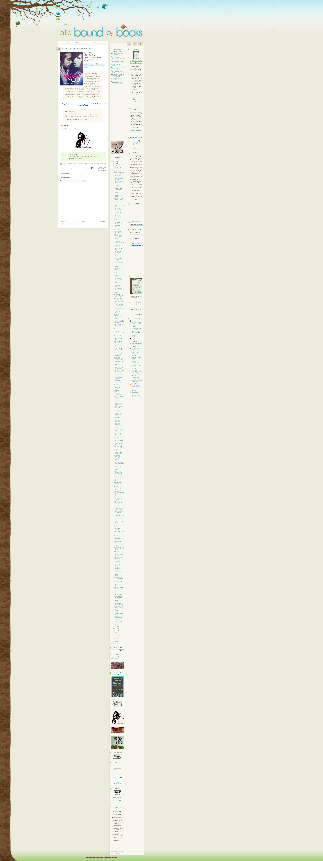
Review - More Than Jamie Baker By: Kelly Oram (119, 200)
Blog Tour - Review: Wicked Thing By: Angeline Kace (119, 429)
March (116, 632)
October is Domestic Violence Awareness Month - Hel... (119, 241)
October (116, 170)
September (117, 621)
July (115, 624)
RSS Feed (79, 158)
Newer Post (64, 221)
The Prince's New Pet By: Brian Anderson (118, 68)
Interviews (78, 43)
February (116, 634)
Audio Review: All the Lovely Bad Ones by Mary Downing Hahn (137, 373)
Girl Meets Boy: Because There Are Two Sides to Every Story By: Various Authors (118, 83)
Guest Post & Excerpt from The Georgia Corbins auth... (119, 537)
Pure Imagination (135, 377)
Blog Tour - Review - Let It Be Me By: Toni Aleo (119, 498)
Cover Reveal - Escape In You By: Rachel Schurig (77, 48)
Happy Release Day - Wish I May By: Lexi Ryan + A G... (118, 512)
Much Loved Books (116, 656)
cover (73, 163)
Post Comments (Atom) (71, 224)
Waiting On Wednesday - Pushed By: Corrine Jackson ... (119, 602)
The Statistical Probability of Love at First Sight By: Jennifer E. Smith (118, 75)
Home (61, 43)
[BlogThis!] (101, 170)
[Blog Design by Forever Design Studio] (115, 857)
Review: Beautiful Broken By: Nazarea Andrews (119, 558)
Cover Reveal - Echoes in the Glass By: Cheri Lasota (118, 216)
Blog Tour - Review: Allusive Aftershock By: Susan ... (118, 398)
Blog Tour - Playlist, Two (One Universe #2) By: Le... (118, 478)
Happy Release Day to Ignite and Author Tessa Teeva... (118, 183)
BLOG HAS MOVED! (136, 344)
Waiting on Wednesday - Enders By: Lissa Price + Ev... (118, 316)
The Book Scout (135, 385)
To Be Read (134, 340)
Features (87, 43)
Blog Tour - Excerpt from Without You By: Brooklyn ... (119, 321)
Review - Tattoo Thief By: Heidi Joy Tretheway (119, 484)
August (116, 623)
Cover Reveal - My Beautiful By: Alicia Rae (119, 488)
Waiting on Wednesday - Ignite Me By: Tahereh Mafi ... (118, 392)
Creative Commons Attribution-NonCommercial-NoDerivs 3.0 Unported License (117, 800)
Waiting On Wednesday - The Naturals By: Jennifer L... (119, 493)
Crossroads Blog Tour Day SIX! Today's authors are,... (118, 280)
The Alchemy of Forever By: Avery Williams (118, 56)
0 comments (102, 167)
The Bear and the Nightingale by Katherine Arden (136, 352)
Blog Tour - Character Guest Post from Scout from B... (118, 553)
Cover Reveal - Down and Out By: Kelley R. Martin (118, 457)
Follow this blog (136, 245)
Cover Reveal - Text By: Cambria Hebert (119, 363)
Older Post (102, 221)
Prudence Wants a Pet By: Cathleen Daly (118, 72)
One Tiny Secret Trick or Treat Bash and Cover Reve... (118, 221)
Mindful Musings (116, 658)
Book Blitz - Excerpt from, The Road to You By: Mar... (119, 548)
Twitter (67, 129)
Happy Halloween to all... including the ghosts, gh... (119, 174)
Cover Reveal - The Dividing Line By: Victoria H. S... (118, 568)
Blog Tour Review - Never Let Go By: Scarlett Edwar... (118, 235)
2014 (114, 163)
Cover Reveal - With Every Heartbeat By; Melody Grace (119, 372)
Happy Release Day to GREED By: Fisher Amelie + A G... (119, 204)
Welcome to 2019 (136, 395)
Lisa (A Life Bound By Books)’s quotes (136, 303)
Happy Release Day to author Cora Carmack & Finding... (118, 408)
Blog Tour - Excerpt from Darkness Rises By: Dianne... (119, 589)
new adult (94, 163)
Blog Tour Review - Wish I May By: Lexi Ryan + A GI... (119, 300)
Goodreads (91, 59)
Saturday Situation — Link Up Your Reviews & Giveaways (137, 380)
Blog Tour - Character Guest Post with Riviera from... (118, 434)
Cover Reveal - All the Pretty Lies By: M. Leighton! (119, 178)
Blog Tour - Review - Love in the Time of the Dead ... (119, 367)
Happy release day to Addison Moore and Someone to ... (118, 210)
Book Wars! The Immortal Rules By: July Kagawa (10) (118, 343)
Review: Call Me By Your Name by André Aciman (136, 388)
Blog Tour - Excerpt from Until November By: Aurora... (118, 527)
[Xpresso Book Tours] (117, 724)
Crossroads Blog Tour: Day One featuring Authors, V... (119, 349)
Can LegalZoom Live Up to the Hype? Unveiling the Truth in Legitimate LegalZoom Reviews (137, 332)
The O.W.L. (134, 370)
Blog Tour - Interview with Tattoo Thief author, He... (118, 503)
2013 (65, 163)
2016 (114, 160)
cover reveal (77, 163)
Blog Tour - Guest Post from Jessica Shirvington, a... (119, 452)
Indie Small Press (87, 163)
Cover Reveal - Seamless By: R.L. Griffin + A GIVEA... (118, 563)
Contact (103, 43)
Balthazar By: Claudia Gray (118, 70)
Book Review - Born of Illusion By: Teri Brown (119, 354)
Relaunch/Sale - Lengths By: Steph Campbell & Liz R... (119, 612)
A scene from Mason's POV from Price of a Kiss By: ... (118, 247)
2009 (114, 643)
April (115, 630)
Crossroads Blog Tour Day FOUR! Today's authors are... (118, 305)
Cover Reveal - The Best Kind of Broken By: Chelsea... (118, 386)
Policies (95, 43)
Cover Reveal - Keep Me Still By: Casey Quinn (118, 403)
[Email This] (99, 170)
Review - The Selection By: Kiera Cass (118, 285)
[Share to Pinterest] (105, 170)
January (116, 635)
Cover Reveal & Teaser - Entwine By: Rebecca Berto (118, 413)
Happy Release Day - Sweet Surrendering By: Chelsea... (118, 376)
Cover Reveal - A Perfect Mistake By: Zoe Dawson (118, 227)
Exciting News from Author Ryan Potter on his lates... (118, 573)
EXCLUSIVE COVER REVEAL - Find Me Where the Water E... (119, 462)
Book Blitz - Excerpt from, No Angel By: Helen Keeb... (119, 439)
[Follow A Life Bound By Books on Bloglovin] (136, 225)
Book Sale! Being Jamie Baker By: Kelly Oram (118, 597)
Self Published (100, 163)
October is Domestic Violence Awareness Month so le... (119, 331)
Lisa (113, 795)
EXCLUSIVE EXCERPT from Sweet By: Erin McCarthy (118, 419)
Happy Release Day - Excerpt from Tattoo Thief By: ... (119, 508)
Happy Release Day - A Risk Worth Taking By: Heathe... (118, 310)
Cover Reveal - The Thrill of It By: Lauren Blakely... (118, 382)
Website (62, 129)
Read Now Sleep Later (137, 338)
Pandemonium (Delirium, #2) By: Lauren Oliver (118, 65)
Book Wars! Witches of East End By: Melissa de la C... (119, 533)
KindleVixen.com (136, 321)
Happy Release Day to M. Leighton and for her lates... (119, 326)
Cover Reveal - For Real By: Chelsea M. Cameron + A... (119, 607)
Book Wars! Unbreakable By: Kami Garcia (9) (118, 425)
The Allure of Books (136, 328)
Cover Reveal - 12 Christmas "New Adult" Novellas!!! (118, 358)
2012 (114, 638)
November (117, 169)
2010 (114, 641)
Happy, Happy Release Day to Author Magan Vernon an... (118, 473)
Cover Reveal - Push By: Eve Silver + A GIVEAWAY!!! (119, 517)
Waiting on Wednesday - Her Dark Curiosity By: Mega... (119, 194)
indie (82, 163)
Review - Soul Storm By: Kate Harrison (118, 468)
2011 (114, 639)
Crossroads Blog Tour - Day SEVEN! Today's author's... (118, 253)
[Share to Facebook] (104, 170)
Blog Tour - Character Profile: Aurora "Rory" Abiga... (119, 274)
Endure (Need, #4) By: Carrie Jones (117, 54)
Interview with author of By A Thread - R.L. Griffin (118, 259)
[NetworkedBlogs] (136, 243)
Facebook (72, 129)
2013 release (68, 163)
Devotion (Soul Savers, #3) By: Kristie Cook (118, 79)
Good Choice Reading (137, 343)
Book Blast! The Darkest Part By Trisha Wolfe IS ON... (118, 188)
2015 (114, 161)
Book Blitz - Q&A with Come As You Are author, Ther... (118, 543)
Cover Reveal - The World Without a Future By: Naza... (118, 295)
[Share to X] (102, 170)
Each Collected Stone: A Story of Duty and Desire (137, 324)
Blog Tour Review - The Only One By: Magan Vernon (119, 443)
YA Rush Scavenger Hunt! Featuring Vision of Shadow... (118, 264)
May (115, 628)
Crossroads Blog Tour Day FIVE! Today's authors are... (118, 290)
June (115, 626)
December (117, 167)
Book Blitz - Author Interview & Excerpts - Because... (118, 583)
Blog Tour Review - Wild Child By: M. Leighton (119, 270)
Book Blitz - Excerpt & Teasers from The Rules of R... (119, 579)
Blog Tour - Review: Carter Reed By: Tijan (118, 448)
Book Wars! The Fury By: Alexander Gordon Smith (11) (119, 231)
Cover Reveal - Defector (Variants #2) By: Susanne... (119, 618)
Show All (140, 398)
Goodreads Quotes (138, 314)
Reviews (69, 43)
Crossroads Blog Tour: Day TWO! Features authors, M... (118, 337)
